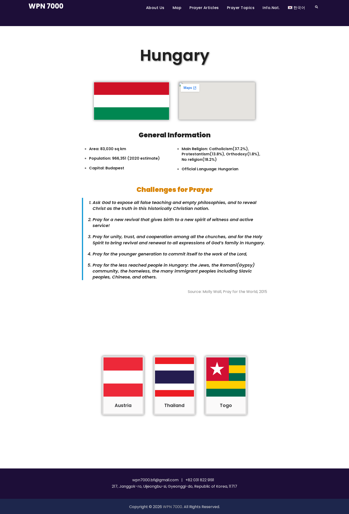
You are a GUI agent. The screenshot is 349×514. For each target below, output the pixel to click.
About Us (155, 7)
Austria (123, 405)
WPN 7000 (45, 6)
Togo (226, 405)
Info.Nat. (271, 7)
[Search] (316, 7)
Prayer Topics (241, 7)
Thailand (174, 405)
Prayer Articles (204, 7)
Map (177, 7)
